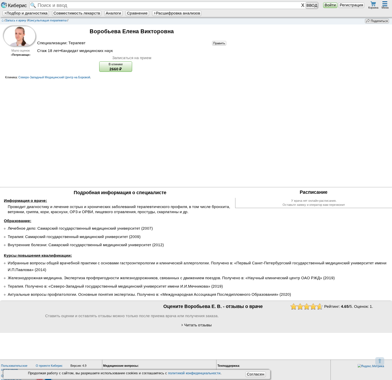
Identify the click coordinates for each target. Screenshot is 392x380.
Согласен (255, 374)
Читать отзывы (198, 325)
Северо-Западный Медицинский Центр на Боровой (54, 77)
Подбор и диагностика (27, 13)
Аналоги (113, 13)
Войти (330, 5)
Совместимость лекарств (76, 13)
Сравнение (137, 13)
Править (219, 43)
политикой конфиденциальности (194, 373)
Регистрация (351, 5)
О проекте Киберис (49, 365)
